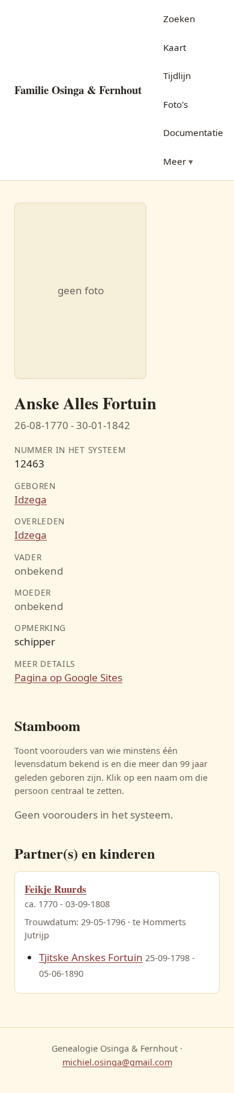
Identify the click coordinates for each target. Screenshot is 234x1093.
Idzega (30, 499)
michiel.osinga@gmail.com (117, 1062)
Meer (174, 161)
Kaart (174, 47)
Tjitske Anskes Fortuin (91, 957)
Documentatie (193, 132)
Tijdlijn (177, 75)
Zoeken (179, 19)
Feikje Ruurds (55, 888)
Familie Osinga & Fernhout (78, 89)
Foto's (175, 104)
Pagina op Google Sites (68, 677)
